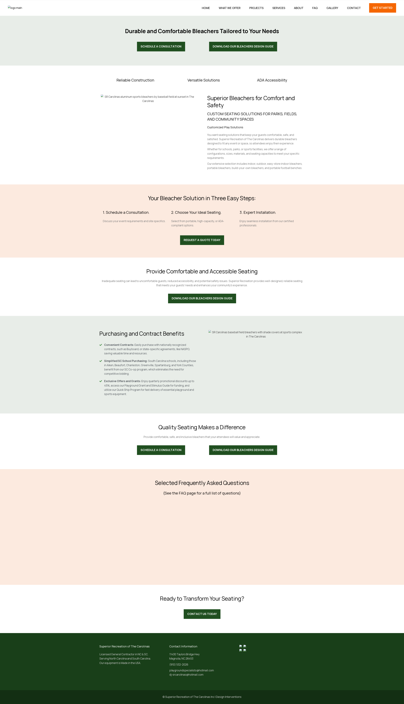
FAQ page (187, 493)
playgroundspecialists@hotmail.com (191, 670)
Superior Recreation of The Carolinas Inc (189, 697)
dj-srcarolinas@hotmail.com (186, 674)
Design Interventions (228, 697)
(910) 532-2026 (178, 664)
